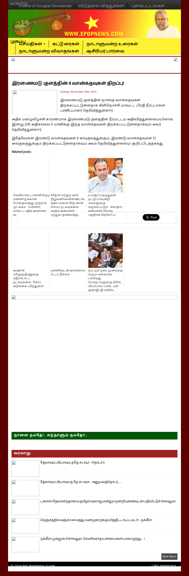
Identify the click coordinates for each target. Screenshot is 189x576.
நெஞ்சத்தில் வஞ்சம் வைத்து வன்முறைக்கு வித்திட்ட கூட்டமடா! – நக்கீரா (96, 520)
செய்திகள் (31, 44)
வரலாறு (19, 1)
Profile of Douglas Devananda (45, 6)
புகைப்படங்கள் (148, 6)
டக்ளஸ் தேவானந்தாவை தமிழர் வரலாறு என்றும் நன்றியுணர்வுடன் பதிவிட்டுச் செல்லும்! (107, 501)
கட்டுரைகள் (65, 44)
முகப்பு (18, 39)
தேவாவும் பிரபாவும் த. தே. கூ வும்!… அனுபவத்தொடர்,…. (80, 482)
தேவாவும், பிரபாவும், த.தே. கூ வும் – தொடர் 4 (72, 462)
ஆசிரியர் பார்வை (105, 51)
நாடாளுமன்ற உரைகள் (112, 44)
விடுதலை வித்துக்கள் (101, 6)
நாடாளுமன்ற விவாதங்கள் (49, 51)
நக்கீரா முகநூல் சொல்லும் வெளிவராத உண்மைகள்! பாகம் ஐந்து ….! (92, 539)
